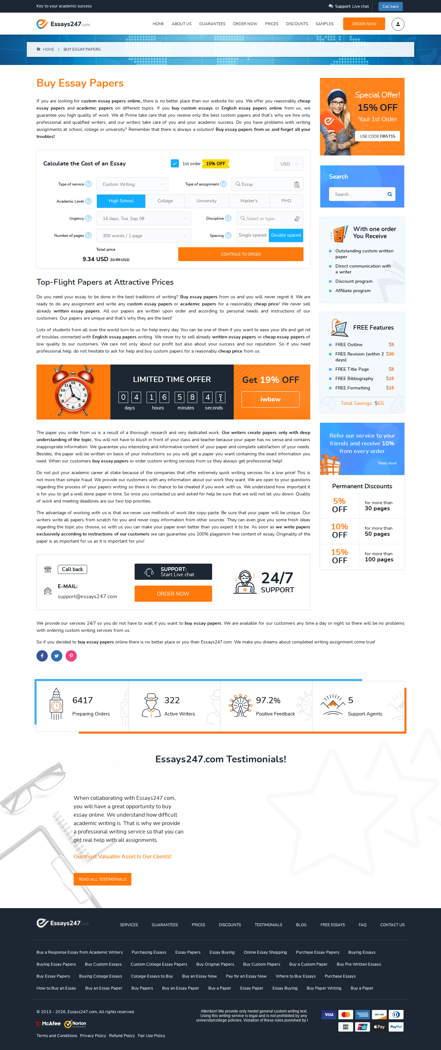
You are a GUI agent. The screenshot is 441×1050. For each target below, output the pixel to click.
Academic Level (70, 201)
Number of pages (69, 236)
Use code (377, 136)
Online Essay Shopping (265, 952)
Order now (245, 24)
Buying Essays (361, 952)
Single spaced (252, 235)
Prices (271, 24)
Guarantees (212, 24)
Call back (391, 6)
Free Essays (333, 925)
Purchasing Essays (149, 952)
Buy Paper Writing (324, 988)
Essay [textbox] (247, 184)
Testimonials (268, 925)
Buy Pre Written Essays (359, 964)
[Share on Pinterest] (71, 656)
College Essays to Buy (152, 976)
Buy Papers (142, 988)
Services (129, 925)
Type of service (71, 184)
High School (121, 201)
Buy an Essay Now (199, 976)
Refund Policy (122, 1036)
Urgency (76, 218)
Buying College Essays (100, 976)
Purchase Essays (340, 976)
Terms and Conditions (56, 1036)
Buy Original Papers (215, 964)
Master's (249, 201)
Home (158, 24)
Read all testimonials (102, 879)
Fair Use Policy (151, 1036)
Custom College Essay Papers (159, 964)
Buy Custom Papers (261, 964)
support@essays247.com (87, 596)
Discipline (215, 218)
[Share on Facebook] (42, 656)
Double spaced (286, 235)
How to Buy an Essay (56, 988)
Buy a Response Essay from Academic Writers (79, 952)
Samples (324, 24)
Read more (387, 463)
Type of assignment (202, 184)
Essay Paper (251, 988)
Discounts (297, 24)
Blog (301, 925)
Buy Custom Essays (103, 964)
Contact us (392, 925)
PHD (286, 201)
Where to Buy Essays (296, 976)
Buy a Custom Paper (308, 964)
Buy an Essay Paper (103, 988)
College (165, 201)
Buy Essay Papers (53, 976)
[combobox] (267, 184)
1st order (203, 164)
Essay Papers (187, 952)
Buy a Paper (219, 988)
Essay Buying (222, 952)
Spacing (217, 236)
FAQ (362, 925)
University (207, 201)
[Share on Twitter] (56, 656)
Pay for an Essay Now (246, 976)
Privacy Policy (93, 1036)
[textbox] (274, 219)
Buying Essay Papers (56, 964)
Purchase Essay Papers (317, 952)
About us (181, 24)
